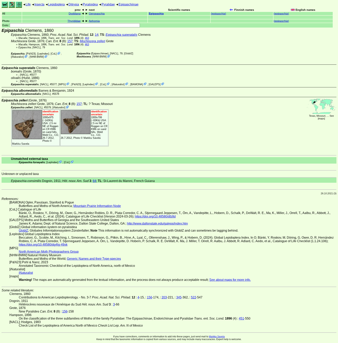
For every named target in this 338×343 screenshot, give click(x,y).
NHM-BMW (36, 56)
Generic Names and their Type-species (94, 258)
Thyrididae (74, 21)
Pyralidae (108, 4)
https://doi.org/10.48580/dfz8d (155, 216)
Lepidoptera (56, 4)
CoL (53, 53)
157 (70, 41)
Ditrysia (73, 4)
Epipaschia (156, 13)
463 (87, 38)
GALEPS (154, 84)
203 (164, 297)
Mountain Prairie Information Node (97, 206)
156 (149, 297)
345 (179, 297)
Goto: (6, 25)
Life (28, 4)
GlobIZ (128, 53)
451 (241, 318)
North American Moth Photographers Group (49, 251)
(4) (65, 38)
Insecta (39, 4)
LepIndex (43, 53)
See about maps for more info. (230, 279)
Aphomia (94, 21)
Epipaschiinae (128, 4)
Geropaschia (97, 13)
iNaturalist (17, 56)
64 (94, 181)
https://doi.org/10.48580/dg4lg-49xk (43, 244)
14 (96, 34)
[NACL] (36, 47)
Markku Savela (217, 336)
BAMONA (136, 84)
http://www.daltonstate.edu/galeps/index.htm (157, 223)
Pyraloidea (90, 4)
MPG (62, 84)
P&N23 (31, 53)
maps (321, 118)
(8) (56, 41)
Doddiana (75, 13)
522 (193, 297)
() (218, 13)
